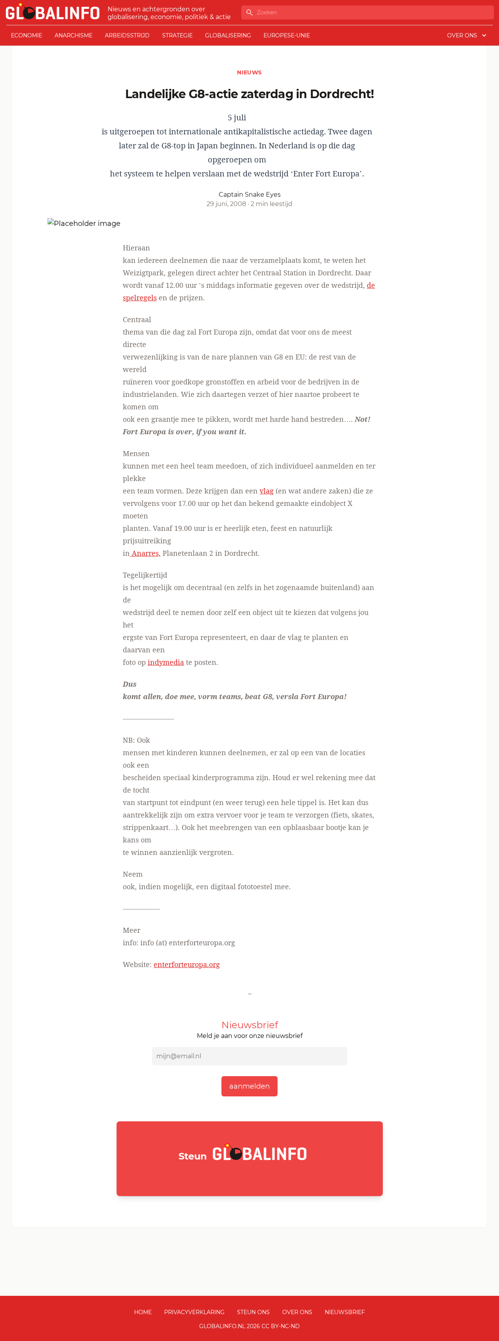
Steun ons (253, 1312)
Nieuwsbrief (345, 1312)
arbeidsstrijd (127, 35)
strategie (177, 35)
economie (26, 35)
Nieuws (249, 72)
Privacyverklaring (194, 1312)
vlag (267, 490)
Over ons (297, 1312)
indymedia (166, 662)
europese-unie (287, 35)
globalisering (228, 35)
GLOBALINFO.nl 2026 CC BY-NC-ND (249, 1326)
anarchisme (73, 35)
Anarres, (145, 553)
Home (143, 1312)
